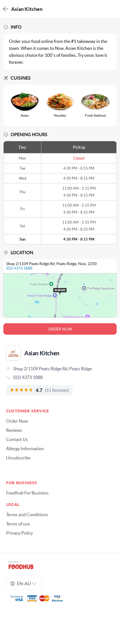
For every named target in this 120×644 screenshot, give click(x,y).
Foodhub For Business (27, 492)
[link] (60, 377)
